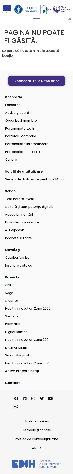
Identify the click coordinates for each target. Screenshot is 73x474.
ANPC (36, 448)
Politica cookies (36, 421)
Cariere (11, 159)
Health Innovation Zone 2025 (27, 308)
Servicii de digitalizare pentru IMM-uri (34, 179)
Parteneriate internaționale (27, 144)
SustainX (11, 316)
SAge (9, 293)
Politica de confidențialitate (36, 439)
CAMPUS (12, 300)
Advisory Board (17, 112)
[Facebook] (16, 398)
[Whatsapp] (16, 407)
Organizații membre (21, 120)
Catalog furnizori (18, 257)
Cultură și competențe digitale (29, 206)
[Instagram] (33, 398)
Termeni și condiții (36, 430)
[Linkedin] (25, 398)
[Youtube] (50, 398)
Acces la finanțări (19, 214)
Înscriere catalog (18, 265)
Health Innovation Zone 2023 (27, 363)
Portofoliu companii (20, 136)
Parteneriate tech (19, 128)
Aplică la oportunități (22, 371)
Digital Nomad (16, 332)
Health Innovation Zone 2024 (28, 339)
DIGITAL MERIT (16, 347)
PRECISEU (12, 324)
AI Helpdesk (14, 230)
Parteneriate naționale (23, 151)
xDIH (8, 285)
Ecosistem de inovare (22, 222)
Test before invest (19, 199)
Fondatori (12, 104)
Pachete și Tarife (18, 238)
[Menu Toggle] (36, 18)
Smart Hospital (17, 355)
